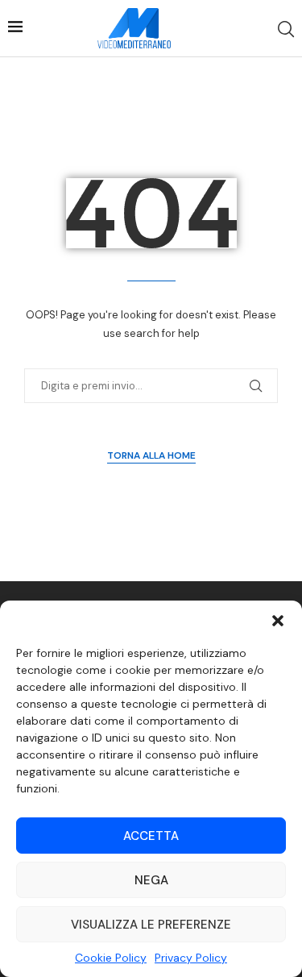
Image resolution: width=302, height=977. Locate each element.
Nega (151, 880)
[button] (278, 621)
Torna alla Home (151, 455)
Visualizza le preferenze (151, 925)
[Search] (286, 29)
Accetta (151, 836)
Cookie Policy (111, 957)
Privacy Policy (191, 957)
